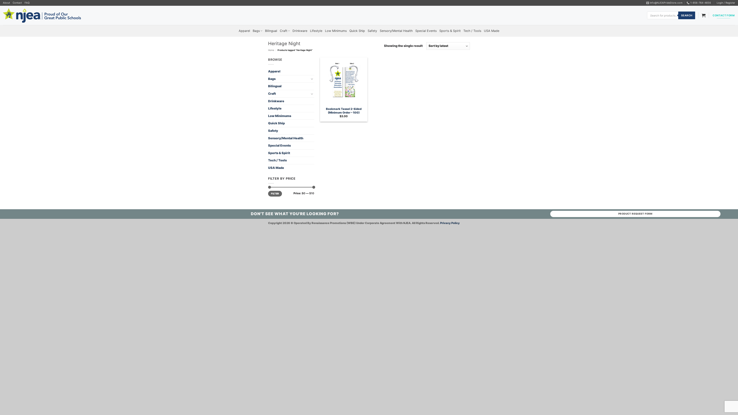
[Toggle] (312, 78)
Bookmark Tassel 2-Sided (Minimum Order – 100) (344, 110)
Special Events (426, 31)
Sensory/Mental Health (396, 31)
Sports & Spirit (450, 31)
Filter (275, 193)
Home (271, 50)
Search (686, 15)
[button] (726, 2)
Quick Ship (357, 31)
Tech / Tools (472, 31)
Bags (256, 31)
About (6, 2)
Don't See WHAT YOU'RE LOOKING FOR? (295, 213)
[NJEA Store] (42, 15)
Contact (17, 2)
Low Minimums (336, 31)
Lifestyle (316, 31)
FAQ (27, 2)
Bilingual (271, 31)
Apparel (244, 31)
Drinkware (300, 31)
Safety (372, 31)
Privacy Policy (450, 223)
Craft (283, 31)
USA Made (491, 31)
